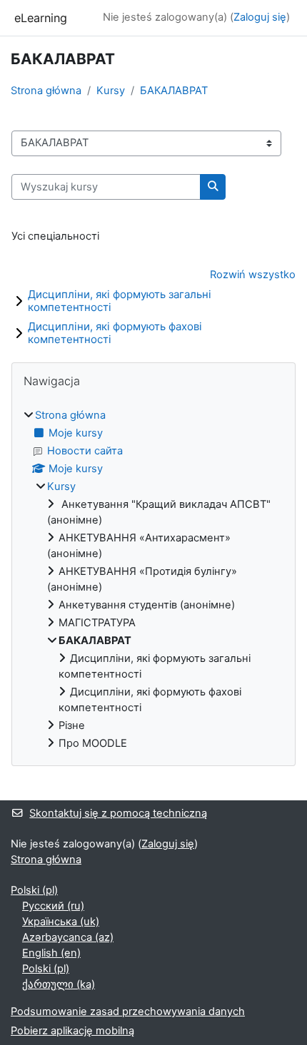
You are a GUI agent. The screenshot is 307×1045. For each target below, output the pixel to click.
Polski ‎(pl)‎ (34, 890)
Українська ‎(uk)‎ (60, 921)
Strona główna (46, 90)
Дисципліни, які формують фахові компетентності (115, 333)
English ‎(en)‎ (51, 953)
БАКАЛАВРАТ (174, 90)
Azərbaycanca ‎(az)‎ (68, 937)
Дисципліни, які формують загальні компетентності (119, 300)
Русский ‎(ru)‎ (53, 905)
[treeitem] (153, 580)
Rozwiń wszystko (253, 274)
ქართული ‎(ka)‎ (58, 984)
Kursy (110, 90)
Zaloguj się (259, 17)
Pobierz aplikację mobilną (72, 1030)
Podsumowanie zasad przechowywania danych (128, 1011)
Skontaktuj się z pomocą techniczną (118, 813)
